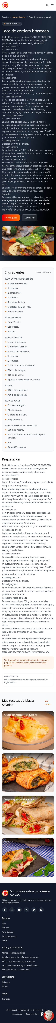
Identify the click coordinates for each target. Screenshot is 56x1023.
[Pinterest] (41, 909)
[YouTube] (19, 909)
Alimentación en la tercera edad (16, 969)
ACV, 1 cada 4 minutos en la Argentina (18, 961)
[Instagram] (12, 909)
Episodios (6, 982)
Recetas (5, 17)
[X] (26, 909)
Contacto (6, 999)
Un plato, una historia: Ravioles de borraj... (20, 957)
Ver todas (47, 703)
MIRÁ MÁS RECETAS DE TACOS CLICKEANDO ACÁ (25, 209)
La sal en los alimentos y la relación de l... (20, 965)
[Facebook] (4, 909)
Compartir (29, 217)
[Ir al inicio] (5, 5)
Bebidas (5, 927)
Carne (4, 940)
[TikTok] (33, 909)
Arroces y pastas (9, 936)
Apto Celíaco (7, 932)
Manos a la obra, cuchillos (13, 953)
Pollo (4, 923)
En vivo (5, 986)
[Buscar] (47, 5)
